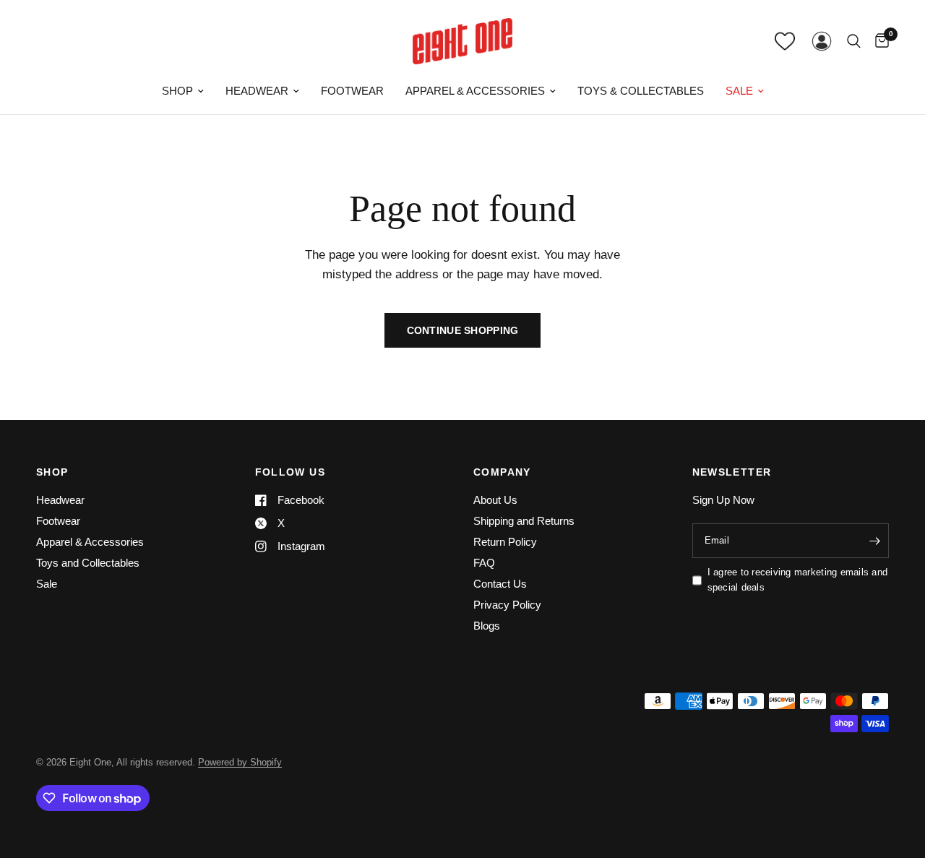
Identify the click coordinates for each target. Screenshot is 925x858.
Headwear (256, 91)
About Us (495, 500)
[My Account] (822, 41)
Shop (177, 91)
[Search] (854, 41)
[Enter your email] (874, 540)
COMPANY (502, 472)
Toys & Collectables (640, 91)
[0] (878, 41)
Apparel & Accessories (475, 91)
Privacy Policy (507, 605)
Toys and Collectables (87, 563)
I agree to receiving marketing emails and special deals (797, 580)
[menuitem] (183, 91)
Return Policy (505, 542)
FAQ (484, 563)
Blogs (486, 625)
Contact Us (500, 584)
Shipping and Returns (524, 521)
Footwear (352, 91)
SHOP (52, 472)
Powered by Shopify (240, 762)
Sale (739, 91)
